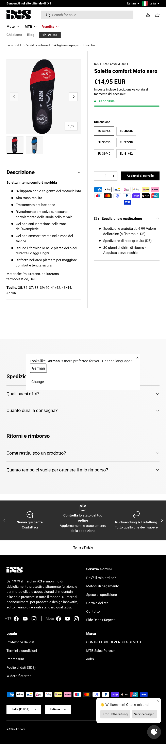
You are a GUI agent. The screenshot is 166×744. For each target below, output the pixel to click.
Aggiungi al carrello (140, 176)
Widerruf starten (18, 676)
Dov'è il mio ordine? (101, 578)
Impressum (15, 659)
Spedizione (124, 89)
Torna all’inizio (83, 547)
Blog (30, 35)
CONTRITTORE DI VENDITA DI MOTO (114, 642)
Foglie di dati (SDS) (21, 667)
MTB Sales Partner (100, 651)
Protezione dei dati (20, 642)
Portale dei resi (97, 603)
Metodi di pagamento (102, 586)
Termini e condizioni (21, 651)
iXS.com (20, 729)
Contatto (93, 611)
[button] (157, 14)
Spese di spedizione (101, 595)
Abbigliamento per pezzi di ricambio (74, 45)
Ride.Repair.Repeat (100, 620)
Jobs (90, 659)
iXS (96, 64)
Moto (19, 45)
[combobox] (87, 15)
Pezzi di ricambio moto (38, 45)
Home (9, 45)
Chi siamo (14, 35)
